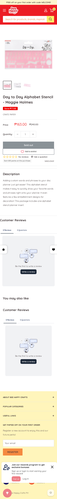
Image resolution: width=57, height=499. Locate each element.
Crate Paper (9, 114)
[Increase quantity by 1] (33, 134)
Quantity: (8, 134)
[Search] (50, 19)
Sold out (28, 145)
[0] (51, 10)
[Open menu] (4, 10)
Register (12, 452)
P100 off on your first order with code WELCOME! (28, 2)
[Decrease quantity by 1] (17, 134)
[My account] (45, 10)
